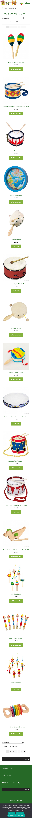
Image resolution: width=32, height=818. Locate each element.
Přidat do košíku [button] (16, 69)
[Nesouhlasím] (30, 811)
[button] (26, 759)
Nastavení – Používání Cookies (16, 815)
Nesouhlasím (20, 813)
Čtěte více (16, 246)
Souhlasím (11, 813)
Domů (5, 8)
